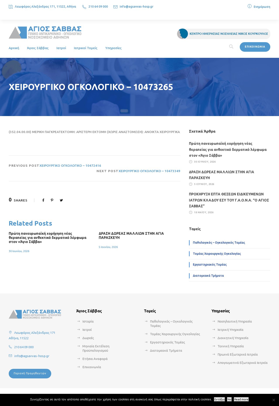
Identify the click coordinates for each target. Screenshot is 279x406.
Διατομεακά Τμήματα (208, 275)
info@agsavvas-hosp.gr (136, 6)
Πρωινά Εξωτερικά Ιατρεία (238, 354)
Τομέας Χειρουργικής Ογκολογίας (217, 253)
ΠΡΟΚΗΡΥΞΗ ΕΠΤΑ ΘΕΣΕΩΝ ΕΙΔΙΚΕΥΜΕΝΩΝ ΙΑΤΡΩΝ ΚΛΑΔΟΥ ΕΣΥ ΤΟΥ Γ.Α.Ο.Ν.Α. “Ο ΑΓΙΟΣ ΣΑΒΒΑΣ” (229, 200)
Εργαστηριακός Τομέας (210, 264)
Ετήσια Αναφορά (95, 359)
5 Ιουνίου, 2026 (108, 246)
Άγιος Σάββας (38, 48)
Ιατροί (61, 48)
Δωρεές (88, 338)
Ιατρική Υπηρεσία (230, 329)
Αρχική (14, 48)
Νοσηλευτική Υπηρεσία (235, 321)
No (229, 399)
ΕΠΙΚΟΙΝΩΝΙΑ (255, 46)
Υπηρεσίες (113, 48)
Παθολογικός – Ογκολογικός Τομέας (219, 242)
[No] (273, 400)
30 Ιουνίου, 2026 (19, 251)
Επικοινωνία (91, 367)
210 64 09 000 (98, 6)
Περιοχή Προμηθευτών (30, 373)
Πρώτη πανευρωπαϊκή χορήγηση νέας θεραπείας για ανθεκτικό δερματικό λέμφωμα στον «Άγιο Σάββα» (47, 237)
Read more (241, 399)
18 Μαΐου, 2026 (203, 212)
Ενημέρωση (262, 6)
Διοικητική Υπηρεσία (233, 338)
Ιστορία (88, 321)
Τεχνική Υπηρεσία (231, 346)
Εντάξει (219, 399)
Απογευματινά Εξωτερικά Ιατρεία (243, 362)
